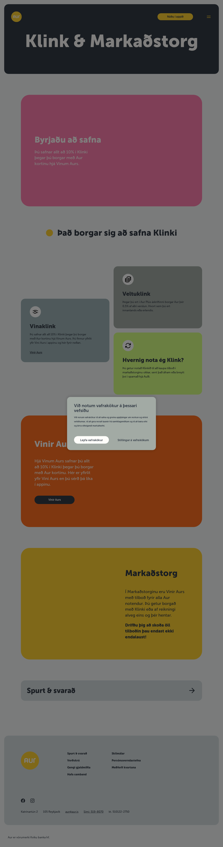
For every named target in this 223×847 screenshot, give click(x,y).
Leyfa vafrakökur (91, 440)
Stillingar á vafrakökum (133, 440)
